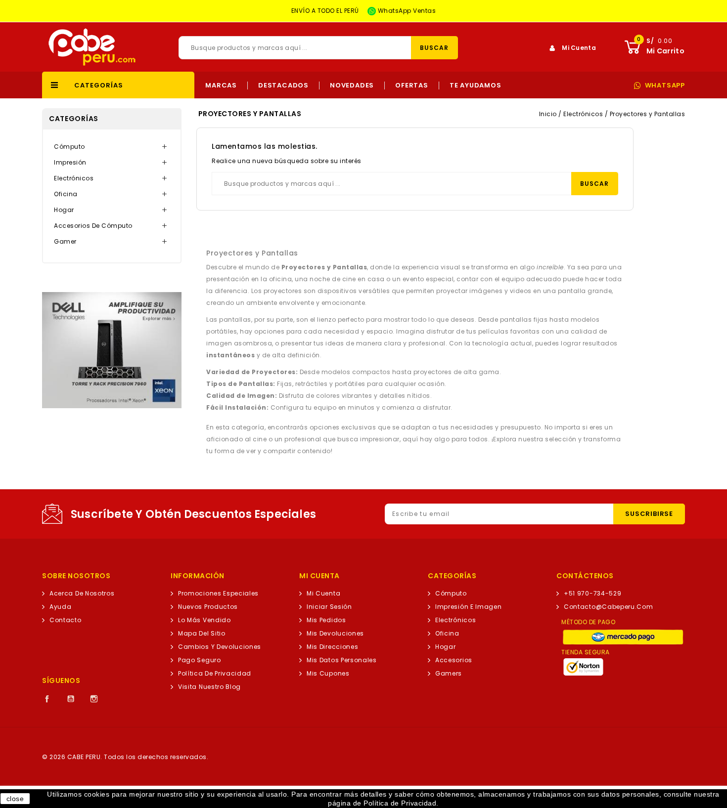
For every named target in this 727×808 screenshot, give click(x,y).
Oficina (66, 194)
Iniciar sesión (329, 606)
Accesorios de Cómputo (93, 225)
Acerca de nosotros (81, 593)
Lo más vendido (204, 620)
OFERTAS (411, 85)
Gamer (65, 241)
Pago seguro (199, 660)
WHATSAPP (665, 85)
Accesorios (453, 660)
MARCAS (221, 85)
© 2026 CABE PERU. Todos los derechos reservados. (125, 757)
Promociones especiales (218, 593)
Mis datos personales (342, 660)
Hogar (64, 210)
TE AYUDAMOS (475, 85)
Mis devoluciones (335, 633)
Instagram (94, 699)
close (15, 799)
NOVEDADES (352, 85)
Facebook (47, 699)
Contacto (65, 620)
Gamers (448, 673)
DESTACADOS (283, 85)
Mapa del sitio (202, 633)
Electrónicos (73, 178)
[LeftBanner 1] (112, 350)
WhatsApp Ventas (406, 10)
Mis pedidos (326, 620)
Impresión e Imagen (468, 606)
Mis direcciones (332, 646)
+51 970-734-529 (592, 593)
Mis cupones (328, 673)
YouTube (71, 699)
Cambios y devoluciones (219, 646)
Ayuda (60, 606)
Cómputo (69, 146)
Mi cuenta (323, 593)
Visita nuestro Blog (209, 686)
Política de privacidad (214, 673)
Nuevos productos (208, 606)
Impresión (70, 162)
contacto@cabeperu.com (608, 606)
